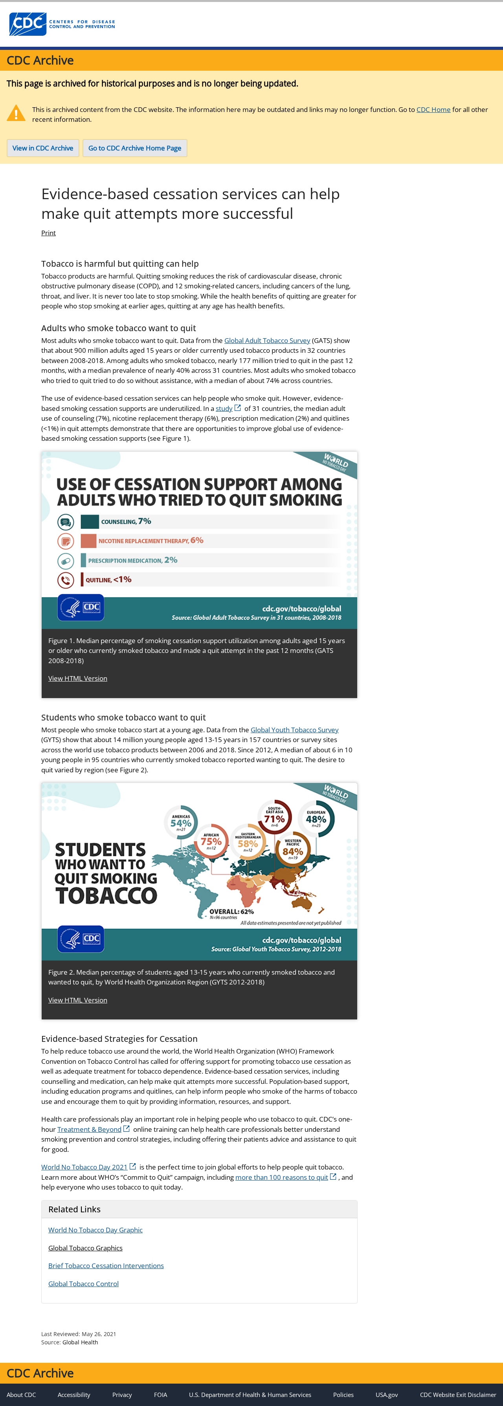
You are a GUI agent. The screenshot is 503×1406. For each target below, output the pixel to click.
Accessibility (74, 1395)
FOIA (160, 1395)
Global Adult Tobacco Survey (267, 340)
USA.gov (387, 1395)
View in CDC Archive (43, 147)
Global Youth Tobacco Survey (295, 729)
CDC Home (434, 109)
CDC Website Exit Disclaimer (458, 1395)
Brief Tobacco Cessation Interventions (106, 1265)
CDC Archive (40, 60)
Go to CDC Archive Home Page (135, 147)
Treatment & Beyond (89, 1129)
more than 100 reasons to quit (281, 1177)
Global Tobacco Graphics (85, 1247)
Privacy (122, 1395)
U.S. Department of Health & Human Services (250, 1395)
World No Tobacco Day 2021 (84, 1166)
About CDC (21, 1395)
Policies (343, 1395)
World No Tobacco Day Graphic (95, 1229)
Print (48, 232)
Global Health (80, 1342)
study (224, 408)
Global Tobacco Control (83, 1283)
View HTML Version (77, 678)
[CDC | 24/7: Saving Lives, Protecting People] (62, 24)
